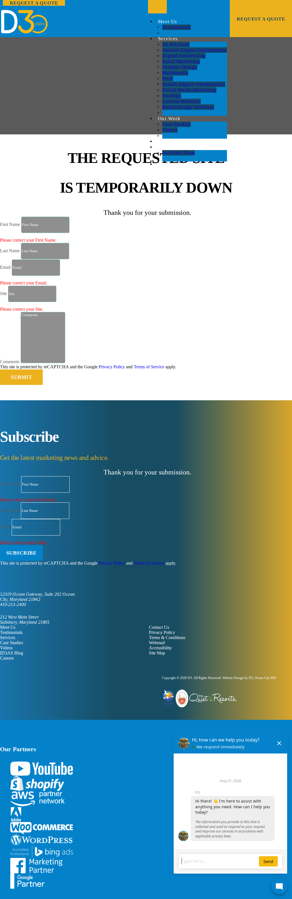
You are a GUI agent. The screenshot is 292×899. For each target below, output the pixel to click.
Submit (21, 377)
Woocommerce (41, 828)
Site (3, 293)
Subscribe (21, 553)
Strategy (171, 95)
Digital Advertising (184, 55)
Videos (170, 130)
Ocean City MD (265, 678)
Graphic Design (179, 67)
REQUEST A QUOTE (261, 19)
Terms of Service (149, 366)
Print (167, 78)
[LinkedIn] (11, 580)
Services (168, 38)
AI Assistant (176, 44)
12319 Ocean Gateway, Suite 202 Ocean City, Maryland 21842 (37, 597)
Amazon (37, 799)
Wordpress (41, 840)
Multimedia (175, 73)
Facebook (36, 865)
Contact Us (171, 164)
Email (5, 267)
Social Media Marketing (189, 90)
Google (27, 881)
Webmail (157, 642)
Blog (163, 141)
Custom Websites (181, 101)
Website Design (233, 678)
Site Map (157, 652)
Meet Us (167, 21)
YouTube (41, 768)
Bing (41, 851)
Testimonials (176, 27)
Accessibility (160, 647)
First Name (10, 224)
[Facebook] (1, 580)
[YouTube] (20, 580)
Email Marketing (181, 61)
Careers (167, 147)
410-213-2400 (13, 604)
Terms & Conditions (167, 637)
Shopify (37, 783)
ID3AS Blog (11, 652)
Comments (9, 361)
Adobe (16, 814)
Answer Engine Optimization (194, 50)
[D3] (146, 21)
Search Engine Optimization (193, 84)
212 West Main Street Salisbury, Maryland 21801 (25, 620)
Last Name (10, 250)
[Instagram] (29, 580)
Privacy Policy (112, 366)
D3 (190, 678)
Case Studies (176, 124)
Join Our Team (178, 152)
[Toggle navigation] (157, 6)
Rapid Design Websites (188, 107)
